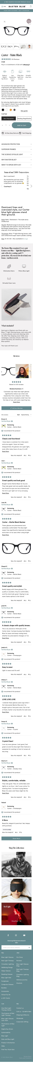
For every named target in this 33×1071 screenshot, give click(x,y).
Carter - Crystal (12, 729)
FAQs (3, 1046)
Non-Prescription (9, 118)
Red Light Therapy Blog (22, 970)
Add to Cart (21, 125)
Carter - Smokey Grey (14, 769)
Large (26, 239)
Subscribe (29, 947)
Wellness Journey (21, 980)
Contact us (20, 1008)
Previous (2, 31)
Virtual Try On (5, 994)
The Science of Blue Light (12, 154)
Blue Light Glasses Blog (22, 965)
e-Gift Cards (5, 998)
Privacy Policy (28, 1056)
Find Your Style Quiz (7, 1049)
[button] (10, 59)
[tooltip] (22, 388)
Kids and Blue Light (7, 1039)
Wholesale (19, 1018)
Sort (18, 414)
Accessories (5, 991)
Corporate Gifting (22, 1022)
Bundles (4, 988)
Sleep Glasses (6, 971)
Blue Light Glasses (7, 957)
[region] (16, 371)
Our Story (19, 957)
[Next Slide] (30, 371)
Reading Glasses (6, 974)
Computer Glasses (7, 984)
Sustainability (5, 1032)
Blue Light (4, 1036)
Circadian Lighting (7, 964)
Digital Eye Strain (7, 1029)
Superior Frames (8, 149)
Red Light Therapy (7, 960)
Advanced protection (10, 144)
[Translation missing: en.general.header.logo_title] (17, 7)
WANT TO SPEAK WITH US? (11, 165)
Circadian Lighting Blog (22, 975)
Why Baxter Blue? (8, 160)
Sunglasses (5, 981)
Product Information (8, 1043)
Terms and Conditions (25, 1058)
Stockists (19, 983)
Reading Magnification (24, 118)
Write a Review (20, 408)
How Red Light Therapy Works (6, 1009)
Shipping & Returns (22, 1015)
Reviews (19, 960)
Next (30, 31)
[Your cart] (31, 6)
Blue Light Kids (6, 977)
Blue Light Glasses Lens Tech (7, 1019)
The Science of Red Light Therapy (7, 1014)
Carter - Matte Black (14, 427)
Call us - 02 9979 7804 (23, 1011)
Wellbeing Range (7, 967)
